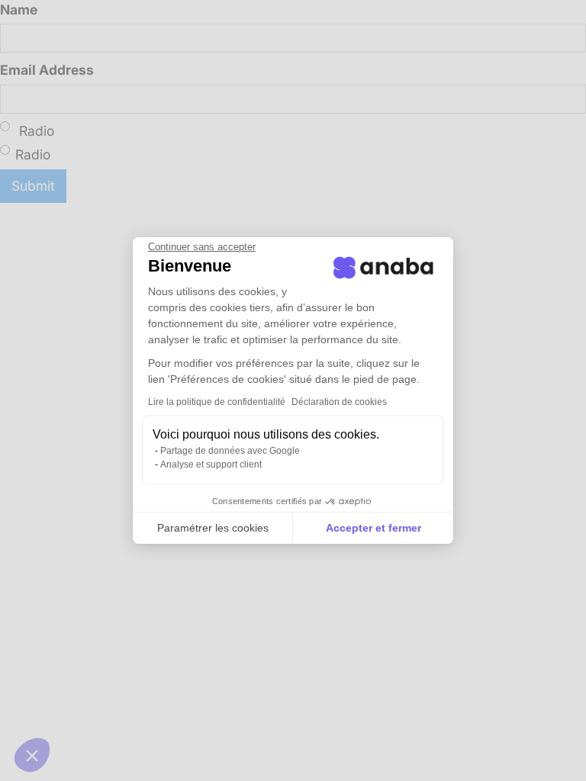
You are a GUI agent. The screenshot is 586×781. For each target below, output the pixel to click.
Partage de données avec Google (230, 450)
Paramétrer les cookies (213, 528)
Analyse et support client (211, 464)
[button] (32, 755)
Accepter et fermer (373, 528)
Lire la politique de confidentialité (216, 402)
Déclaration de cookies (339, 402)
